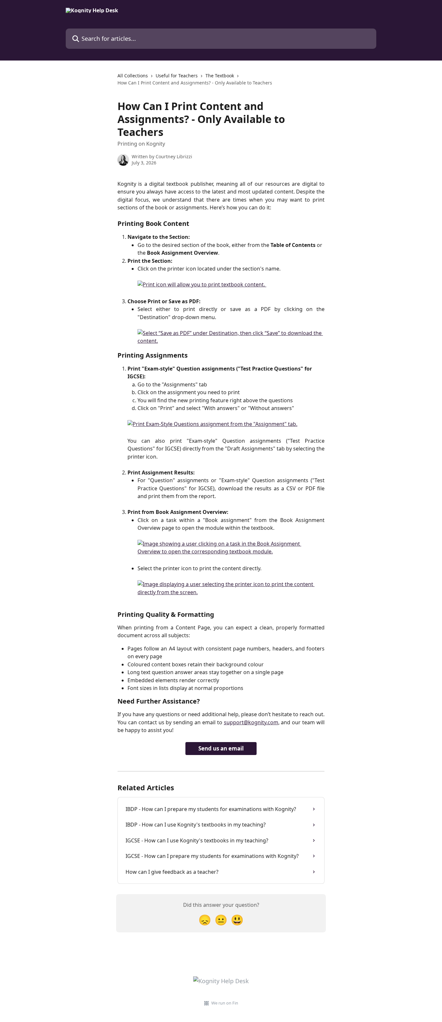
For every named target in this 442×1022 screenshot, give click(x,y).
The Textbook (219, 75)
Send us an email (221, 748)
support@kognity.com (251, 722)
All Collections (132, 75)
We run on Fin (224, 1003)
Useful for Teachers (177, 75)
